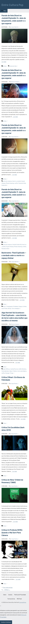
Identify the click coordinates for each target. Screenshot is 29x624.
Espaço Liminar (22, 306)
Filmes (4, 304)
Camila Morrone (14, 369)
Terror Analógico (16, 308)
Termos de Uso (11, 598)
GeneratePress (22, 602)
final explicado (5, 371)
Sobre (4, 594)
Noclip (9, 308)
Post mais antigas (8, 587)
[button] (0, 606)
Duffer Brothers (22, 369)
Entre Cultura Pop (12, 4)
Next (8, 589)
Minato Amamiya (10, 183)
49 (5, 589)
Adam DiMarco (6, 369)
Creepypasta (9, 306)
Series (4, 366)
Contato (10, 594)
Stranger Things (9, 373)
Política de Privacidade (20, 594)
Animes (4, 66)
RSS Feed (19, 598)
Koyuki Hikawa (10, 246)
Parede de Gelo (13, 66)
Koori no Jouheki (16, 181)
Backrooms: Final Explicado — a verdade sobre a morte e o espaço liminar (14, 255)
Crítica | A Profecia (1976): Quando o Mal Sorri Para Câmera (12, 532)
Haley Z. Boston (13, 371)
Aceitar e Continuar (6, 622)
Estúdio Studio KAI (17, 244)
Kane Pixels (4, 308)
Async (4, 306)
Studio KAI (4, 185)
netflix (16, 183)
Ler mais (4, 61)
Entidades (15, 306)
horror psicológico (21, 371)
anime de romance (7, 181)
